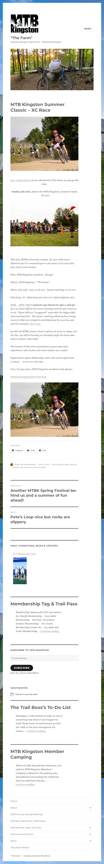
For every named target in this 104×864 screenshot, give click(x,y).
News (66, 464)
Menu (88, 28)
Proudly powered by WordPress (36, 856)
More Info (35, 323)
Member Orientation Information (28, 821)
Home (13, 801)
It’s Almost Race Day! (24, 554)
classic (16, 467)
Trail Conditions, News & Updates (34, 545)
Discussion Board (19, 847)
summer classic (39, 467)
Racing (73, 464)
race (21, 467)
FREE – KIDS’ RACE (21, 305)
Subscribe (22, 667)
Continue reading (49, 631)
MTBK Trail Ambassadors (25, 464)
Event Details (58, 464)
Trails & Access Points (21, 834)
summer (27, 467)
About (13, 807)
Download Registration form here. (28, 376)
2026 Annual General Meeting (26, 814)
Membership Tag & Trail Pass (25, 827)
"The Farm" (21, 38)
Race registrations (20, 180)
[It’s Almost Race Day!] (20, 570)
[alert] (44, 694)
